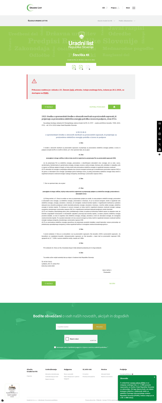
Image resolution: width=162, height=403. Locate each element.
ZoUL (72, 90)
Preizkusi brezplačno (89, 376)
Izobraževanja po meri (51, 376)
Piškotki (99, 400)
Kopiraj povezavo (97, 107)
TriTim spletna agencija (114, 400)
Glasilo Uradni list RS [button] (105, 21)
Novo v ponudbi (68, 374)
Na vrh (112, 283)
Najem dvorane (49, 379)
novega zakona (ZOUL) (138, 383)
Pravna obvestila (90, 400)
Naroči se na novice (107, 376)
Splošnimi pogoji (74, 347)
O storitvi (85, 374)
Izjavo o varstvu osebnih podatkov (95, 347)
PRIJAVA (99, 327)
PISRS (45, 93)
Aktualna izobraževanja (52, 374)
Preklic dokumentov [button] (126, 21)
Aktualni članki (105, 374)
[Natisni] (114, 107)
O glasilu (29, 376)
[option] (81, 55)
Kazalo (49, 107)
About (129, 374)
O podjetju (123, 374)
